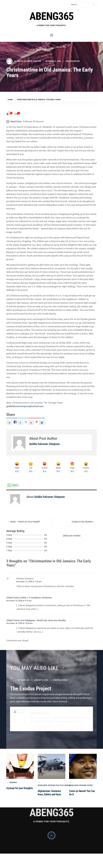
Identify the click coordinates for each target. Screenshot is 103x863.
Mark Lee (25, 680)
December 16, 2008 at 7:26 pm (28, 581)
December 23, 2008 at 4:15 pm (19, 601)
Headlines (42, 785)
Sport (90, 785)
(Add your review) (71, 535)
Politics (60, 785)
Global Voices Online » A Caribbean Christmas (29, 597)
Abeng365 (52, 16)
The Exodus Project (30, 688)
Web (37, 727)
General (57, 680)
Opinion (51, 785)
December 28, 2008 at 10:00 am (19, 623)
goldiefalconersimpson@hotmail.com (25, 406)
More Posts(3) (45, 727)
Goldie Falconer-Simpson (29, 61)
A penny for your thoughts (19, 788)
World (64, 680)
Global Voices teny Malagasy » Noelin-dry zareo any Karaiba (36, 620)
